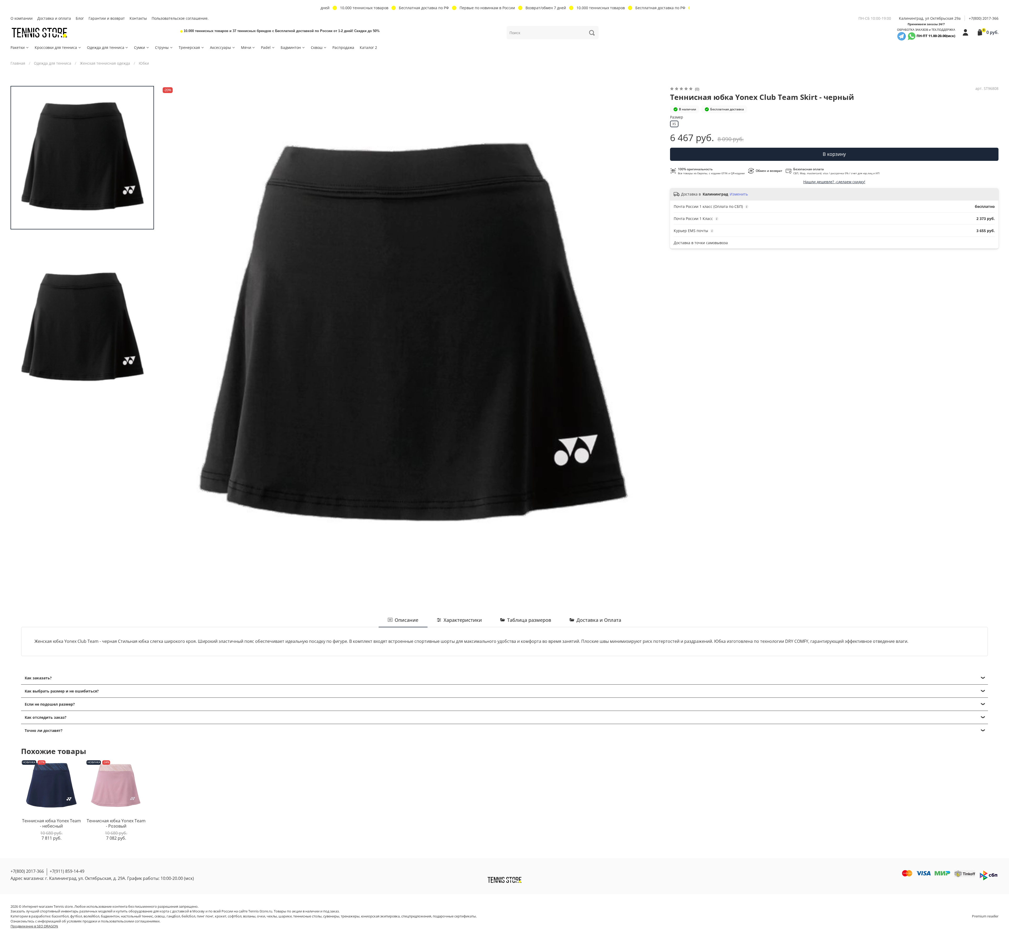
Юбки (144, 63)
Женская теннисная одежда (105, 63)
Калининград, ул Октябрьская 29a (930, 18)
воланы (249, 916)
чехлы (272, 916)
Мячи (246, 47)
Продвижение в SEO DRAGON (34, 926)
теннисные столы (307, 916)
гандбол (173, 916)
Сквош (316, 47)
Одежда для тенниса (105, 47)
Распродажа (343, 47)
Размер (676, 117)
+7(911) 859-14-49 (67, 871)
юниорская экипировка (380, 916)
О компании (22, 18)
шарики (285, 916)
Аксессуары (220, 47)
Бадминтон (291, 47)
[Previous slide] (170, 336)
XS (674, 124)
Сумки (139, 47)
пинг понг (205, 916)
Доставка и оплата (54, 18)
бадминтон (110, 916)
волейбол (91, 916)
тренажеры (350, 916)
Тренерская (189, 47)
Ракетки (18, 47)
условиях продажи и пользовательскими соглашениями (113, 921)
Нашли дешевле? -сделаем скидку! (834, 181)
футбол (76, 916)
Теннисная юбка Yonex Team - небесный (51, 823)
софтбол (234, 916)
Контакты (138, 18)
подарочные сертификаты (454, 916)
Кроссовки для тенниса (56, 47)
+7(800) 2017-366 (983, 18)
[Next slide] (653, 336)
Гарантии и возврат (107, 18)
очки (261, 916)
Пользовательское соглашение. (180, 18)
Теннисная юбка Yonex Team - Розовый (116, 823)
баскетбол (60, 916)
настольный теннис (137, 916)
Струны (162, 47)
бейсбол (188, 916)
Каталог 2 (368, 47)
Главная (18, 63)
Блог (80, 18)
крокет (220, 916)
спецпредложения (416, 916)
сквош (160, 916)
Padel (266, 47)
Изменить (739, 194)
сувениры (331, 916)
